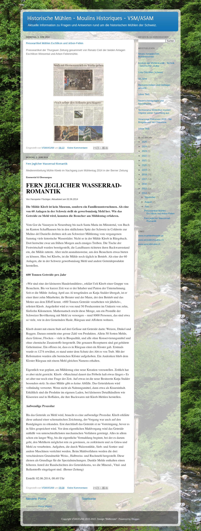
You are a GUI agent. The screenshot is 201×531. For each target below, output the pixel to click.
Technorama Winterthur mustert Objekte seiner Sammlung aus (154, 111)
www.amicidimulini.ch (149, 244)
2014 (144, 193)
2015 (144, 188)
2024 (144, 146)
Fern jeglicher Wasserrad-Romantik (47, 163)
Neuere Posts (36, 499)
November (150, 197)
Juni (147, 206)
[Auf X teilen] (100, 148)
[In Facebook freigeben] (103, 148)
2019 (144, 170)
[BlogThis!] (97, 148)
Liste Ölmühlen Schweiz (150, 72)
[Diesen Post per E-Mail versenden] (94, 148)
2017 (144, 179)
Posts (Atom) (45, 506)
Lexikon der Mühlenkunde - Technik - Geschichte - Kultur (156, 64)
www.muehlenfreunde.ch (150, 235)
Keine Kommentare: (77, 147)
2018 (144, 174)
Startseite (89, 499)
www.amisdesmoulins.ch (151, 240)
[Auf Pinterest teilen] (106, 148)
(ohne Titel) (143, 94)
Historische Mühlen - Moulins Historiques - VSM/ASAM (90, 18)
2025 (144, 141)
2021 (144, 160)
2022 (144, 155)
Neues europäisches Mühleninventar (148, 55)
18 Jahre (142, 78)
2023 (144, 151)
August (148, 202)
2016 (144, 183)
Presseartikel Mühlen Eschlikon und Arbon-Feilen (54, 43)
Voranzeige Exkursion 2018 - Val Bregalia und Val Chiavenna (154, 120)
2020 (144, 165)
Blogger (135, 519)
